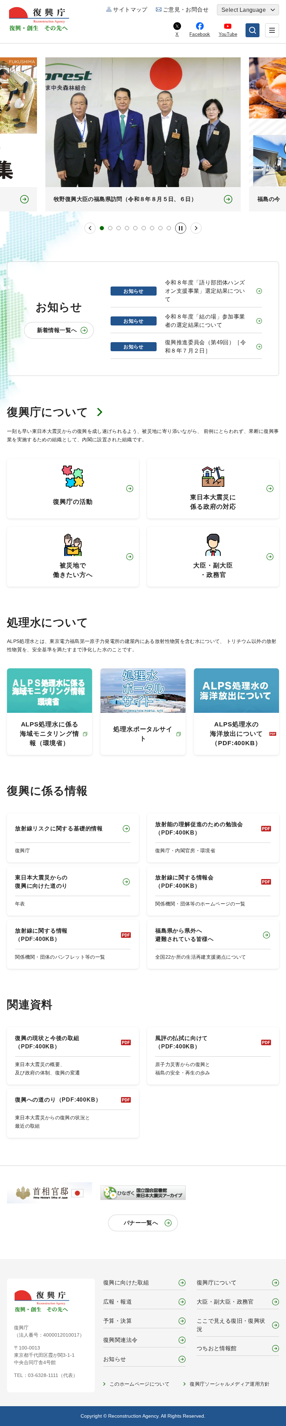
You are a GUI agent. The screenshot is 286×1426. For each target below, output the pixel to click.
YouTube (228, 34)
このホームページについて (140, 1384)
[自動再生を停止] (180, 228)
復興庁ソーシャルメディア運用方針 (230, 1384)
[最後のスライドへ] (90, 228)
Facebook (199, 34)
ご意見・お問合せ (186, 10)
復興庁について (48, 412)
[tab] (102, 228)
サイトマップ (130, 10)
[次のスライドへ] (196, 228)
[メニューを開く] (272, 30)
